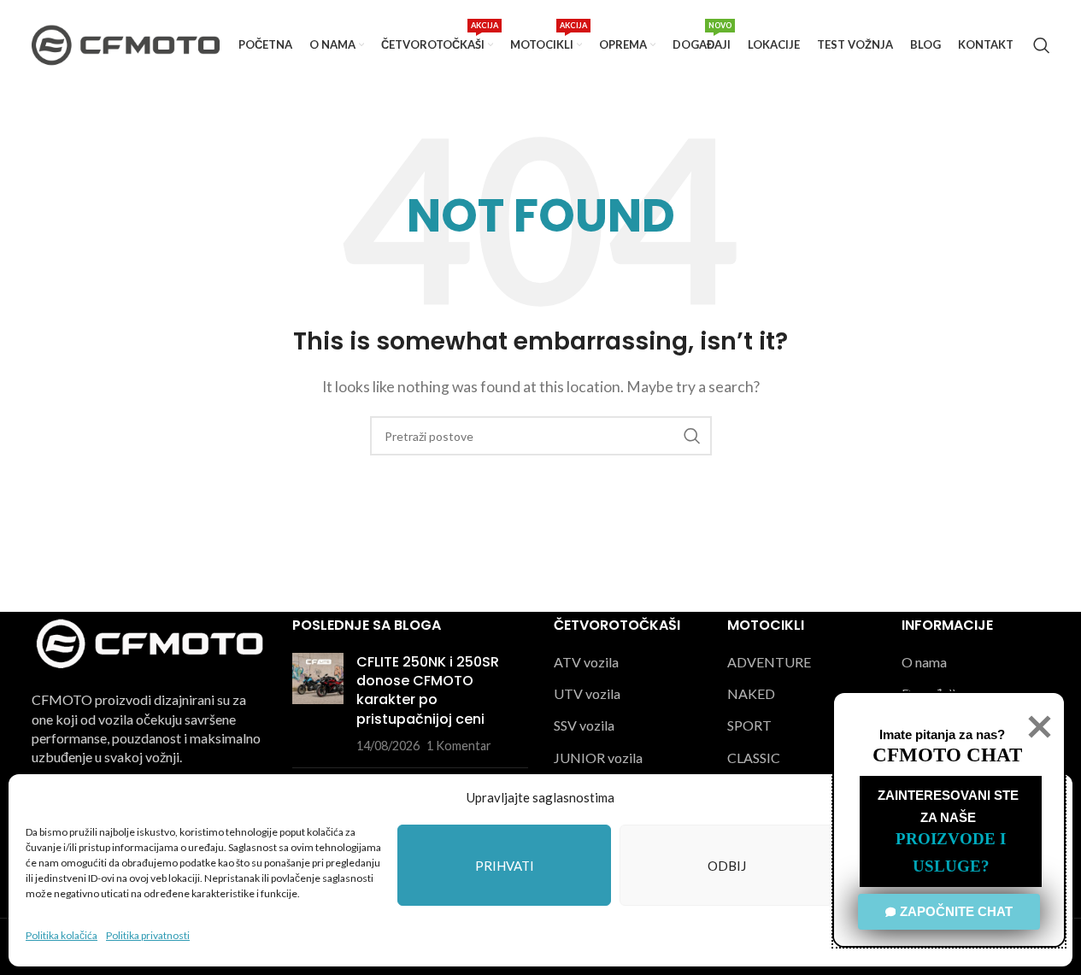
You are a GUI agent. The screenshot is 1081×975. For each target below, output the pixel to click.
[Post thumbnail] (318, 704)
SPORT (749, 725)
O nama (924, 662)
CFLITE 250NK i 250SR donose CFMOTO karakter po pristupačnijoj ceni (427, 690)
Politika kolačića (61, 935)
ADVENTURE (769, 662)
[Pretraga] (1042, 45)
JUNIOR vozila (598, 757)
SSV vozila (584, 725)
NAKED (751, 693)
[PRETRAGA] (692, 435)
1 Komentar (458, 745)
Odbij (727, 865)
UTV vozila (587, 693)
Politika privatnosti (148, 935)
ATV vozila (586, 662)
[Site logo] (126, 43)
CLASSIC (753, 757)
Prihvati (504, 865)
